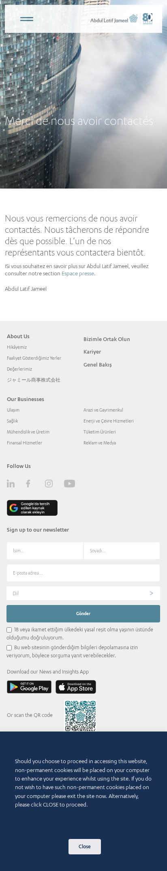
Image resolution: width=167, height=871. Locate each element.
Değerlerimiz (19, 369)
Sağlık (12, 420)
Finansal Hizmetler (24, 442)
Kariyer (92, 351)
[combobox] (83, 593)
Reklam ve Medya (100, 442)
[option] (83, 94)
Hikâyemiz (17, 347)
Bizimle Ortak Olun (107, 339)
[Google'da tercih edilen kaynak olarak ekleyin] (32, 508)
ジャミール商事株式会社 (33, 380)
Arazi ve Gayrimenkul (103, 410)
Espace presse (78, 273)
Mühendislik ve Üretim (28, 431)
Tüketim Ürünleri (100, 431)
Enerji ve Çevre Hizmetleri (109, 420)
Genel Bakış (98, 364)
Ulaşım (13, 410)
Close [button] (85, 846)
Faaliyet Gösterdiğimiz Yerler (34, 358)
